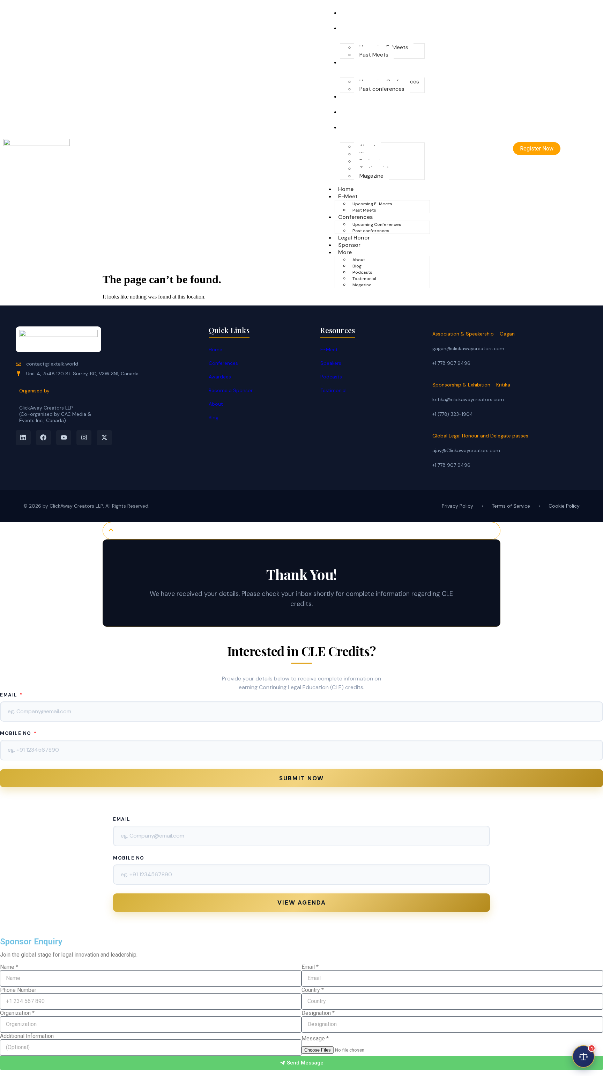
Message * (315, 1038)
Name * (9, 967)
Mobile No (16, 733)
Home (350, 12)
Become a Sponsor (231, 390)
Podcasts (362, 272)
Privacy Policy (457, 506)
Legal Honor (358, 96)
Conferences (359, 62)
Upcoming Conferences (376, 224)
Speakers (330, 363)
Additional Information (27, 1036)
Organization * (17, 1013)
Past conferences (381, 89)
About (358, 260)
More (349, 127)
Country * (313, 990)
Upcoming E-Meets (372, 204)
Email (9, 695)
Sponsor (353, 112)
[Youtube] (63, 437)
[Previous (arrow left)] (12, 538)
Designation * (318, 1013)
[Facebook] (43, 437)
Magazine (371, 175)
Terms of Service (511, 506)
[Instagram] (83, 437)
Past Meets (373, 54)
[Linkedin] (23, 437)
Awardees (220, 377)
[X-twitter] (104, 437)
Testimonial (364, 278)
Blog (357, 266)
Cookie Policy (564, 506)
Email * (310, 967)
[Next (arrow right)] (591, 538)
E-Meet (352, 28)
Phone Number (18, 990)
